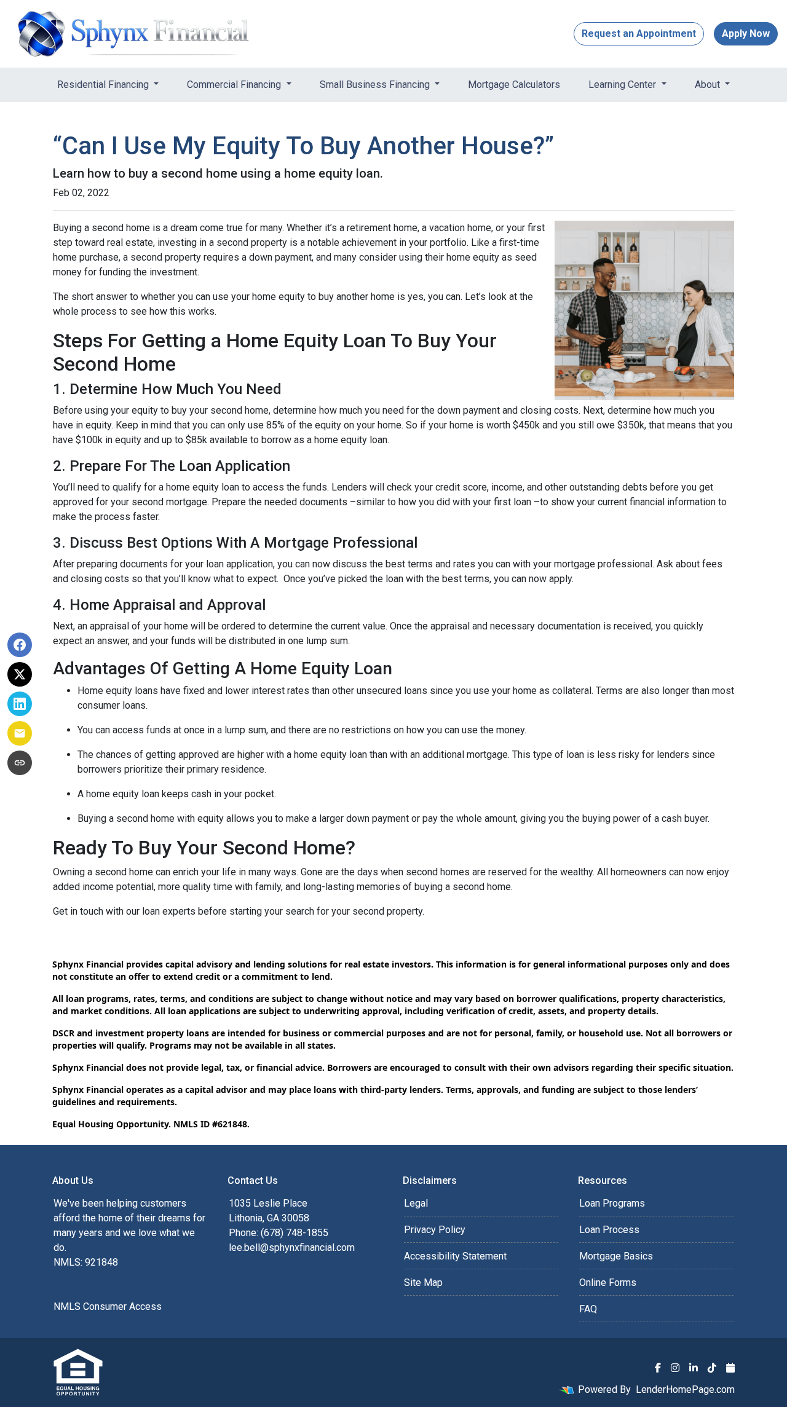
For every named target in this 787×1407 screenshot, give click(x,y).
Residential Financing (104, 84)
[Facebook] (658, 1368)
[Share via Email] (19, 733)
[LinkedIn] (693, 1368)
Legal (416, 1203)
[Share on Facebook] (19, 645)
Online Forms (607, 1282)
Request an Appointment (639, 33)
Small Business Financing (376, 84)
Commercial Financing (235, 84)
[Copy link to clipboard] (19, 763)
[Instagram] (675, 1368)
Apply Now (746, 33)
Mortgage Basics (616, 1256)
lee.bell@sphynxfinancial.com (292, 1247)
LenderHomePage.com (685, 1389)
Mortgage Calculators (514, 84)
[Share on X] (19, 674)
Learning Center (623, 84)
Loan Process (609, 1230)
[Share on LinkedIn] (19, 704)
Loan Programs (612, 1203)
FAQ (588, 1309)
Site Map (423, 1282)
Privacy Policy (434, 1230)
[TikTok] (712, 1368)
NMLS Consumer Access (107, 1306)
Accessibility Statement (455, 1256)
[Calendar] (730, 1368)
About (708, 84)
